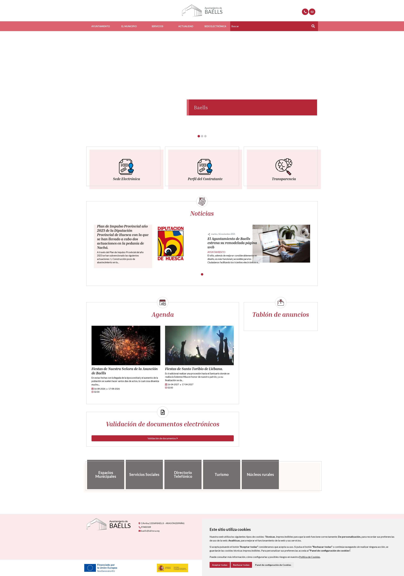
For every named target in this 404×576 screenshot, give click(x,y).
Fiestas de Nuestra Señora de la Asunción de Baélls (125, 371)
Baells (201, 107)
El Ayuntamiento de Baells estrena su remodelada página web (232, 243)
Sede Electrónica (215, 26)
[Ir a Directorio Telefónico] (305, 12)
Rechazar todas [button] (241, 565)
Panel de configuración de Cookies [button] (273, 565)
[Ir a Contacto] (312, 12)
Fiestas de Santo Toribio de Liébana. (194, 369)
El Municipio (129, 26)
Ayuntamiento (100, 26)
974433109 (146, 527)
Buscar (312, 27)
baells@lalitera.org (150, 531)
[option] (105, 474)
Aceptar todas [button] (219, 565)
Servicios (157, 26)
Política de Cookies (309, 556)
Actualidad (185, 26)
